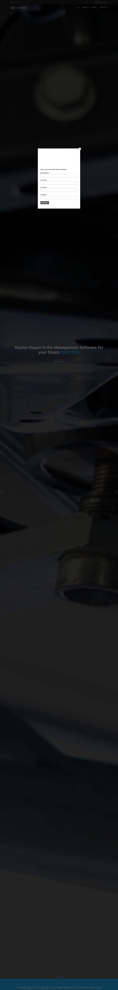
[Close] (79, 149)
